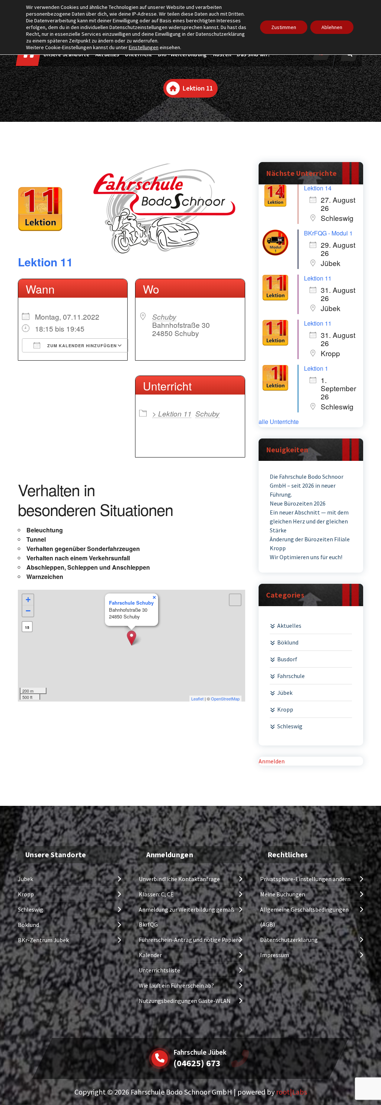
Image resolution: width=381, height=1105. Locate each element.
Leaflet (197, 699)
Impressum (274, 955)
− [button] (28, 610)
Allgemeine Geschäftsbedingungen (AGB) (304, 917)
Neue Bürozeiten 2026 (298, 503)
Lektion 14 (318, 188)
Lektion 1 (316, 368)
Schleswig (289, 726)
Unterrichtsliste (159, 970)
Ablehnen (331, 27)
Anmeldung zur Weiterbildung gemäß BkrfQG (186, 917)
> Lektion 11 (172, 413)
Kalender (150, 955)
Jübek (284, 692)
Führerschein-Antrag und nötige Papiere (190, 939)
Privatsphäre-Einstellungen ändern (305, 879)
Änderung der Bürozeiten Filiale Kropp (310, 543)
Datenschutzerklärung (289, 939)
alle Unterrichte (279, 421)
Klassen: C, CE (156, 894)
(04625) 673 (197, 1063)
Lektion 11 (45, 262)
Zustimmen (283, 27)
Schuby (164, 316)
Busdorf (287, 659)
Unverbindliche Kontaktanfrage (179, 879)
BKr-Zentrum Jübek (43, 940)
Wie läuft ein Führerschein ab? (176, 985)
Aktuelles (289, 625)
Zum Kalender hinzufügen (81, 345)
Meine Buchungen (282, 894)
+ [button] (28, 599)
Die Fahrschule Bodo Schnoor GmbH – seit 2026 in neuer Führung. (306, 485)
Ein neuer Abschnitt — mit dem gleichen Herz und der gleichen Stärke (309, 521)
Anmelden (272, 761)
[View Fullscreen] (235, 599)
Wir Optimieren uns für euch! (306, 557)
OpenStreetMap (225, 699)
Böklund (287, 642)
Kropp (285, 709)
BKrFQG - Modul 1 (328, 233)
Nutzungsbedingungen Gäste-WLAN (185, 1000)
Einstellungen (144, 47)
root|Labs (291, 1091)
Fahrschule (291, 676)
